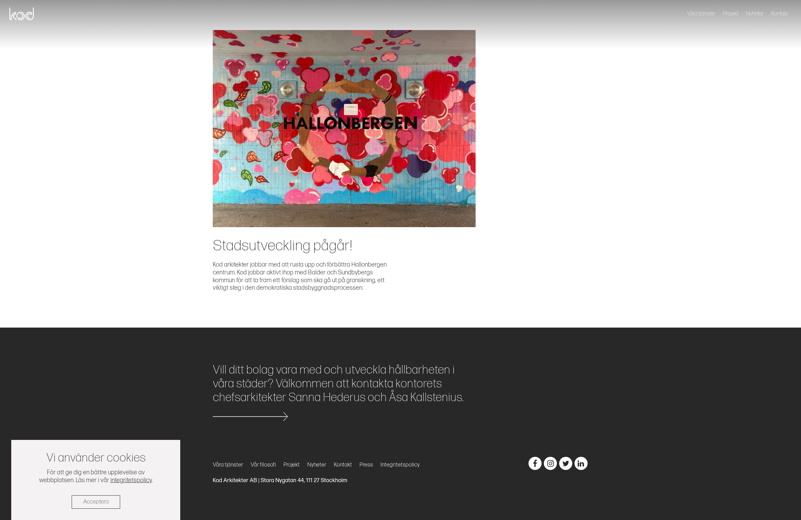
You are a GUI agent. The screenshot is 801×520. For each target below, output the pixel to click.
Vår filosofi (263, 464)
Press (366, 464)
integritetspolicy (131, 480)
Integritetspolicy (400, 464)
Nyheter (755, 13)
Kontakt (779, 13)
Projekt (730, 13)
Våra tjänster (701, 13)
